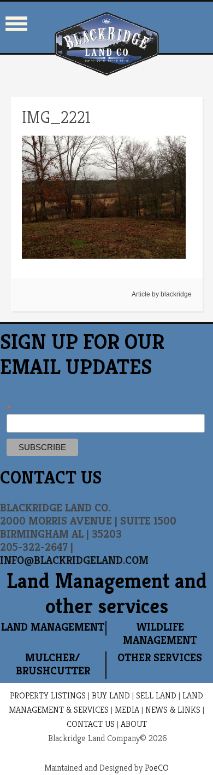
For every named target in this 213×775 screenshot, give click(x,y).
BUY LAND (111, 695)
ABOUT (134, 724)
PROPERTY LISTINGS (48, 695)
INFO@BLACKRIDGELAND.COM (74, 560)
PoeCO (157, 767)
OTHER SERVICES (159, 658)
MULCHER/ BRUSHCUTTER (53, 664)
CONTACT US (91, 724)
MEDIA (127, 709)
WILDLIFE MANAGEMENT (160, 633)
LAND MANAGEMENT (52, 627)
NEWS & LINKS (172, 709)
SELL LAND (156, 695)
